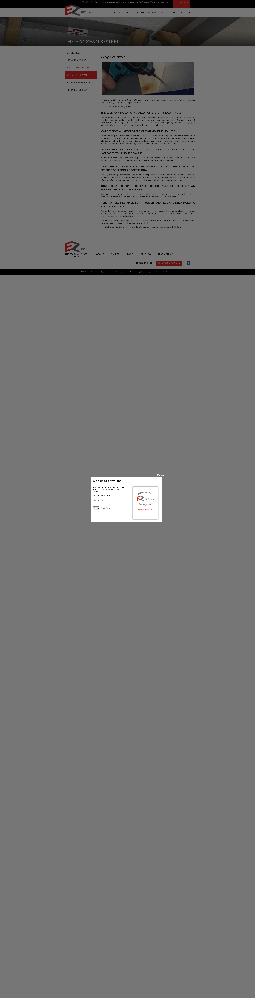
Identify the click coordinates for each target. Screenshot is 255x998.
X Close (160, 475)
